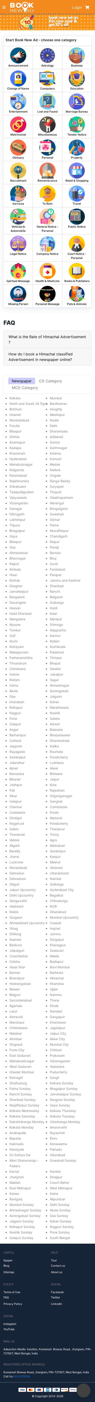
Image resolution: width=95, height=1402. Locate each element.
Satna (13, 685)
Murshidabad (19, 420)
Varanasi (56, 868)
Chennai (15, 807)
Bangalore (17, 597)
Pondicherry (59, 757)
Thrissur (56, 658)
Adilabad (56, 437)
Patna (54, 525)
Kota (53, 785)
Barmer (14, 973)
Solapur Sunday (21, 1238)
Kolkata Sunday (61, 1083)
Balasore (56, 729)
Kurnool (55, 459)
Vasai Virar (17, 967)
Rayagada (17, 752)
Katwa (14, 1194)
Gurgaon (15, 917)
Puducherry (58, 1072)
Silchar (55, 520)
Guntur (55, 442)
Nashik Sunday (20, 1232)
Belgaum (56, 597)
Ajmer (13, 768)
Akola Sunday (60, 1210)
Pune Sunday (60, 1232)
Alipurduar (57, 1199)
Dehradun (16, 873)
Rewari (14, 989)
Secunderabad (20, 1000)
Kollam (54, 641)
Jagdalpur (57, 1028)
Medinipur (57, 415)
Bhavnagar (17, 558)
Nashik (55, 713)
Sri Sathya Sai (19, 1155)
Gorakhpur (58, 851)
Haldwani (16, 906)
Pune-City (16, 1050)
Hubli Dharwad (20, 613)
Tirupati (55, 492)
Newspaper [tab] (22, 381)
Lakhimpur (17, 520)
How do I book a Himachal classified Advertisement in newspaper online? (41, 357)
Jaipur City (58, 1033)
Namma (56, 995)
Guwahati (57, 514)
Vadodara (57, 1066)
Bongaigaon (59, 509)
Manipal (56, 619)
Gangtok (56, 801)
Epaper (7, 1260)
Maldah (15, 1182)
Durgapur (57, 939)
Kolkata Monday (21, 1127)
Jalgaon (56, 696)
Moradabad (18, 868)
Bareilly (14, 851)
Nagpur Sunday (62, 1227)
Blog (6, 1265)
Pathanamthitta (21, 658)
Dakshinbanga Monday (26, 1122)
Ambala (15, 569)
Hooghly (56, 409)
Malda (54, 956)
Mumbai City (59, 1044)
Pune (13, 718)
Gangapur (57, 1017)
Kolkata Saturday (22, 1116)
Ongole (55, 475)
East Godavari (19, 1055)
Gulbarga (57, 602)
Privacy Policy (12, 1304)
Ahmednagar (59, 685)
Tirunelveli (17, 834)
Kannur (55, 636)
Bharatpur (16, 978)
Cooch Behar (59, 1182)
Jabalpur (56, 674)
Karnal (14, 1171)
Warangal (57, 503)
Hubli (53, 608)
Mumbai (56, 398)
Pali (12, 790)
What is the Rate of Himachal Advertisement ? (47, 339)
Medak (55, 464)
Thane (54, 1000)
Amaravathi (58, 1127)
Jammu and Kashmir (65, 580)
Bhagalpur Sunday (64, 1089)
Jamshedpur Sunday (65, 1094)
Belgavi (15, 995)
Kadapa (15, 448)
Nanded (56, 1011)
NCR (53, 906)
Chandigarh (58, 536)
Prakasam (57, 1055)
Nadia (54, 420)
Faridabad (57, 569)
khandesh (16, 702)
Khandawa (58, 1022)
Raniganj (15, 1199)
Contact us (58, 1265)
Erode (54, 812)
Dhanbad (57, 586)
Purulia (14, 426)
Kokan (54, 702)
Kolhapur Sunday (22, 1227)
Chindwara (17, 669)
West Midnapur (61, 1188)
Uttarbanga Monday (65, 1122)
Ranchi (55, 591)
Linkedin (56, 1304)
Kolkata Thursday (63, 1111)
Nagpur (15, 713)
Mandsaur (16, 1022)
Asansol (15, 939)
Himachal (57, 978)
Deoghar (15, 586)
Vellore (14, 840)
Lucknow (16, 862)
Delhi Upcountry (21, 895)
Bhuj (53, 558)
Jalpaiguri (16, 950)
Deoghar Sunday (62, 1100)
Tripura (14, 525)
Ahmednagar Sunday (25, 1210)
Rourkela (56, 752)
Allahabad (57, 846)
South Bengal (60, 1238)
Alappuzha (58, 630)
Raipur (54, 542)
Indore (14, 674)
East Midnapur (20, 1188)
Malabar (15, 1033)
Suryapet (57, 486)
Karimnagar (58, 448)
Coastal (55, 923)
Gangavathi (18, 901)
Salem (14, 829)
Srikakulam (17, 486)
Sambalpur (17, 757)
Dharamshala (59, 741)
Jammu (55, 934)
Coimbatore (58, 807)
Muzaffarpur (59, 531)
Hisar (13, 575)
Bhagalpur (17, 531)
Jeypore (15, 746)
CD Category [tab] (50, 381)
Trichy (54, 834)
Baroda (55, 553)
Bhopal (55, 663)
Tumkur (15, 630)
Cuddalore (17, 812)
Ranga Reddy (60, 481)
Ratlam (14, 680)
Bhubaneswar (60, 735)
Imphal (55, 928)
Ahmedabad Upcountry (27, 923)
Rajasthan (57, 790)
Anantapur (17, 442)
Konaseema (58, 1144)
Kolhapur (16, 707)
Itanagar (15, 509)
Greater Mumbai (21, 1072)
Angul (13, 729)
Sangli (54, 1078)
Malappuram (18, 652)
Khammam (17, 453)
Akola (13, 691)
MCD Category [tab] (25, 387)
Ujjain (54, 989)
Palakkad (57, 652)
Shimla (14, 437)
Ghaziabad (58, 912)
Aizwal (54, 724)
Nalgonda (16, 470)
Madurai (56, 818)
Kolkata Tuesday (62, 1116)
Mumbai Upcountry (64, 917)
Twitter (55, 1297)
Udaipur (15, 801)
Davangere (17, 602)
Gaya (13, 536)
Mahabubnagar (21, 464)
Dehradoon (17, 879)
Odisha (14, 962)
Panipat (55, 575)
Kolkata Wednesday (24, 1111)
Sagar (54, 680)
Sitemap (8, 1272)
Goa (12, 547)
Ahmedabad (18, 553)
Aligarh (14, 846)
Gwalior (55, 669)
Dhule (54, 1006)
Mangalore (17, 619)
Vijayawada (18, 497)
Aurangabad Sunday (25, 1216)
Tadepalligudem (21, 492)
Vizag (13, 928)
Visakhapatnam (61, 497)
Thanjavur (57, 829)
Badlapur (56, 962)
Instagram (9, 1324)
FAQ (6, 1297)
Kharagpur (58, 945)
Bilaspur (15, 431)
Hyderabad (18, 459)
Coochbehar (18, 956)
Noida (13, 912)
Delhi (53, 426)
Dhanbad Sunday (22, 1100)
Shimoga (56, 625)
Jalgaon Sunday (21, 1221)
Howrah (15, 415)
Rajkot (14, 564)
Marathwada (59, 707)
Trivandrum (18, 663)
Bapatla (15, 1138)
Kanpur (55, 857)
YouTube (9, 1329)
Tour (54, 1260)
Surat (54, 564)
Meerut (55, 862)
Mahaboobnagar (21, 1061)
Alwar (54, 768)
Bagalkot (56, 895)
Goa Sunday (59, 1216)
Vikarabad (57, 1155)
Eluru (53, 1138)
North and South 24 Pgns (28, 404)
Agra (53, 840)
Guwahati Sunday (63, 1160)
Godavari (56, 950)
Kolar (53, 613)
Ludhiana (57, 763)
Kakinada (16, 1144)
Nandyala (16, 1149)
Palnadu (56, 1149)
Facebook (57, 1292)
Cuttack (15, 741)
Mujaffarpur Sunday (24, 1105)
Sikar (13, 796)
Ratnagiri (16, 1078)
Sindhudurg (18, 1083)
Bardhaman (58, 404)
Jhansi (14, 857)
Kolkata (15, 398)
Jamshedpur (18, 591)
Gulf (12, 636)
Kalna (54, 1194)
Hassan (15, 608)
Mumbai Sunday (21, 1205)
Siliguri (14, 884)
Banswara (16, 774)
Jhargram (16, 1177)
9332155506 (21, 1376)
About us (56, 1272)
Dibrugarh (16, 514)
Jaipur (54, 779)
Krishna (55, 453)
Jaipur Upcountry (22, 890)
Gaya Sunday (60, 1105)
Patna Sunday (20, 1089)
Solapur (15, 724)
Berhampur (17, 735)
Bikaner (15, 779)
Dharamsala (59, 431)
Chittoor (56, 1050)
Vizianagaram (60, 1061)
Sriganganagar (61, 796)
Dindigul (15, 818)
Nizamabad (18, 475)
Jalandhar (16, 763)
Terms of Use (11, 1292)
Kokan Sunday (60, 1221)
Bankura (15, 945)
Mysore (15, 625)
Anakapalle (17, 1133)
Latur (13, 1011)
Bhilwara (56, 774)
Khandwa (57, 984)
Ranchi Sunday (20, 1094)
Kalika (54, 746)
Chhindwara (18, 1028)
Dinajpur (56, 1177)
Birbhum (15, 409)
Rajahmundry (19, 481)
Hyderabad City (62, 890)
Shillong (15, 934)
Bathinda (56, 973)
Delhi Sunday (60, 1205)
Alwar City (57, 1039)
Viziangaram (18, 503)
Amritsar (15, 1039)
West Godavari (20, 1066)
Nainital (55, 879)
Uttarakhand (59, 873)
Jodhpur (15, 785)
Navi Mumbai (60, 967)
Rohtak (14, 580)
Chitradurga (59, 901)
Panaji (54, 547)
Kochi (13, 641)
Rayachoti (57, 1133)
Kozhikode (57, 647)
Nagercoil (16, 823)
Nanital (55, 1171)
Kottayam (16, 647)
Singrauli (15, 1044)
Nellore (55, 470)
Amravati (16, 1017)
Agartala (15, 1006)
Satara (55, 718)
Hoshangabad (20, 984)
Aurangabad (59, 691)
